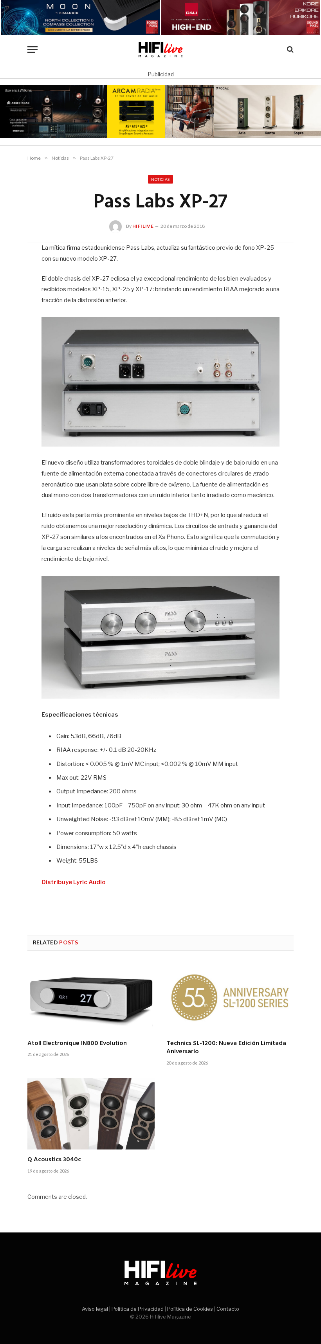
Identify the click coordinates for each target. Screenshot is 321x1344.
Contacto (227, 1309)
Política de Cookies (190, 1309)
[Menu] (32, 49)
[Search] (289, 49)
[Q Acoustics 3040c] (91, 1114)
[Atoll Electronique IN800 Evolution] (91, 997)
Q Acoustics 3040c (54, 1160)
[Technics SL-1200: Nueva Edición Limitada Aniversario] (230, 997)
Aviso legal (95, 1309)
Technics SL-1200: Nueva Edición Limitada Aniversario (226, 1048)
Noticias (160, 179)
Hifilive (143, 226)
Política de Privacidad (138, 1309)
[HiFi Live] (160, 49)
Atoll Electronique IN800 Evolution (77, 1044)
